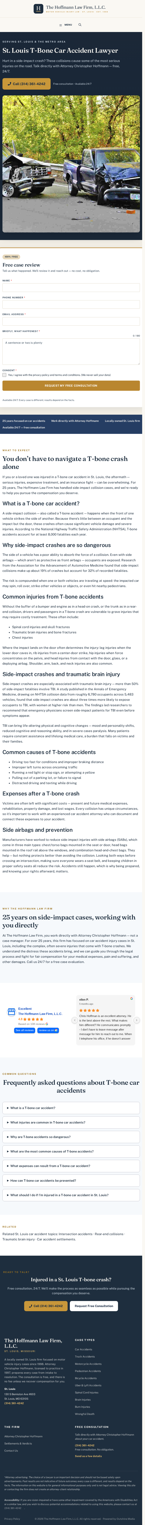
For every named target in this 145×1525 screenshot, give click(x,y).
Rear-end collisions (109, 1234)
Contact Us (11, 1450)
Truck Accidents (85, 1356)
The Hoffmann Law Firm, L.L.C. (40, 1013)
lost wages (66, 808)
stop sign (52, 772)
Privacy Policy (12, 1518)
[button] (80, 24)
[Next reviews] (136, 1020)
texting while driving (61, 783)
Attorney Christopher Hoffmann (23, 1436)
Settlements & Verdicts (18, 1443)
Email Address (14, 314)
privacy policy (41, 374)
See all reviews (25, 1030)
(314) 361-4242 (14, 1403)
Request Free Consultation (94, 1306)
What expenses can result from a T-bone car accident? (50, 1166)
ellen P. (84, 999)
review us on (46, 1030)
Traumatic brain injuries (29, 632)
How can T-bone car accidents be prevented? (43, 1180)
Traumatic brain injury (18, 1239)
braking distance (91, 762)
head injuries (59, 658)
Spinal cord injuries (26, 627)
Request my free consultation (71, 385)
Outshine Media (126, 1518)
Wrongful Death (84, 1413)
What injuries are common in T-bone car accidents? (47, 1122)
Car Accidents (83, 1349)
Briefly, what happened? (21, 331)
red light (34, 772)
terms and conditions (67, 374)
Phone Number (13, 297)
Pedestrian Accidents (88, 1371)
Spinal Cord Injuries (86, 1392)
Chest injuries (22, 637)
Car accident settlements (56, 1239)
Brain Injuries (83, 1399)
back (55, 663)
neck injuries (76, 663)
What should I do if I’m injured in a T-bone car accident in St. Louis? (59, 1195)
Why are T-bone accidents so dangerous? (40, 1137)
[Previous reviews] (75, 1020)
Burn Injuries (82, 1406)
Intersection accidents (76, 1234)
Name (7, 280)
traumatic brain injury (95, 684)
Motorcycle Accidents (88, 1363)
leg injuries (108, 648)
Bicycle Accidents (86, 1378)
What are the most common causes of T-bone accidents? (52, 1151)
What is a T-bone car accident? (32, 1108)
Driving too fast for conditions (34, 762)
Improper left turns (26, 767)
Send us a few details (88, 1456)
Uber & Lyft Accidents (88, 1385)
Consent (9, 370)
